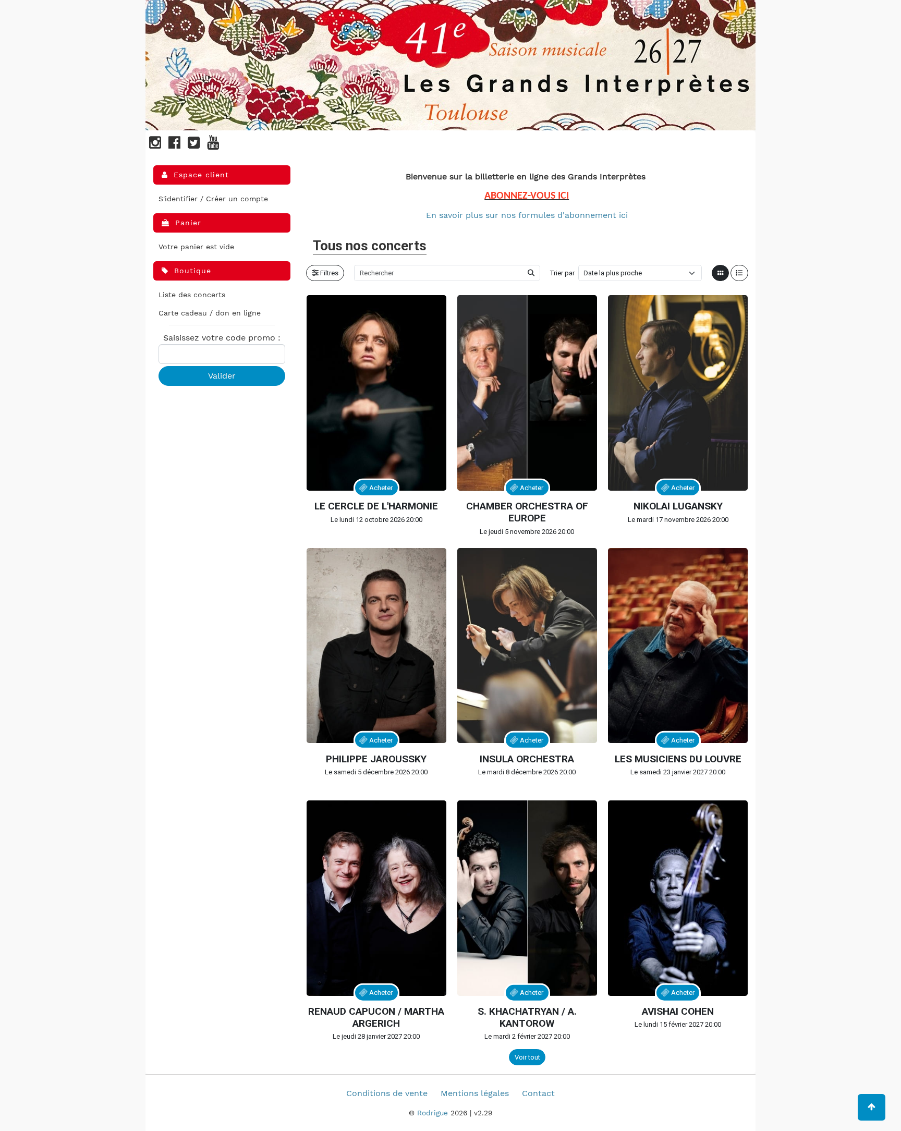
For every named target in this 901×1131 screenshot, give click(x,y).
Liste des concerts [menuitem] (192, 294)
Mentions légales (475, 1093)
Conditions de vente (387, 1093)
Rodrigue (432, 1113)
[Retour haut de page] (871, 1107)
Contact (538, 1093)
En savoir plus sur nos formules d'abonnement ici (527, 215)
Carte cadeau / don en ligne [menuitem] (210, 313)
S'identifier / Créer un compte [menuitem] (213, 198)
